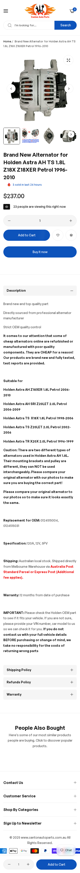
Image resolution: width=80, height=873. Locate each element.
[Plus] (71, 220)
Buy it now (40, 252)
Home (7, 41)
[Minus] (9, 220)
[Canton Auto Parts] (40, 10)
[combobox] (40, 25)
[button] (68, 88)
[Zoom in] (68, 60)
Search (65, 25)
